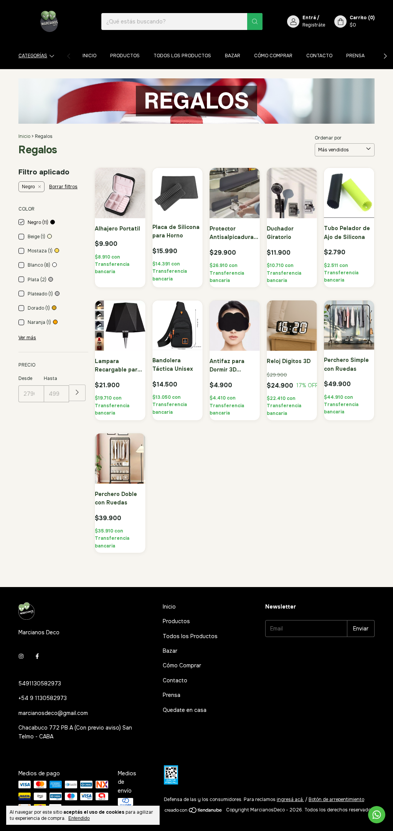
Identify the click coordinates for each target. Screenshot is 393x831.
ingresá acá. (290, 799)
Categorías (32, 56)
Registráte (313, 25)
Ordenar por (328, 138)
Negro (28, 186)
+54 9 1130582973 (42, 698)
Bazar (232, 56)
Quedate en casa (184, 710)
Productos (125, 56)
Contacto (319, 56)
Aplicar (77, 393)
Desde (25, 378)
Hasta (50, 378)
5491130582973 (39, 683)
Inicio (89, 56)
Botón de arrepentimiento (336, 799)
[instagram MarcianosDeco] (21, 656)
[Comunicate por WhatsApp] (376, 814)
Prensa (355, 56)
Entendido (79, 818)
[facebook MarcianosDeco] (37, 656)
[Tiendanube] (193, 812)
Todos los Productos (182, 56)
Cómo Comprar (273, 56)
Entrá (309, 18)
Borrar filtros (63, 187)
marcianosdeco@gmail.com (53, 713)
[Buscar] (255, 21)
